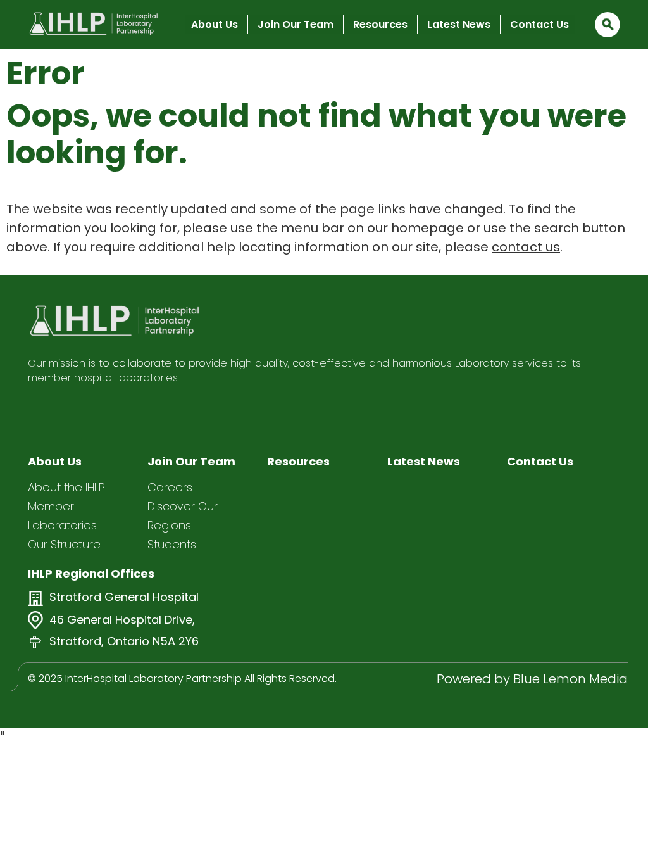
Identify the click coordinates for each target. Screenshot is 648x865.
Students (171, 544)
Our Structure (64, 544)
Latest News (458, 24)
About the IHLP (66, 487)
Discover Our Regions (182, 515)
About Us (214, 24)
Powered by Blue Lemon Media (532, 679)
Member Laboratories (62, 515)
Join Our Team (295, 24)
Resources (380, 24)
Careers (169, 487)
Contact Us (539, 24)
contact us (526, 247)
